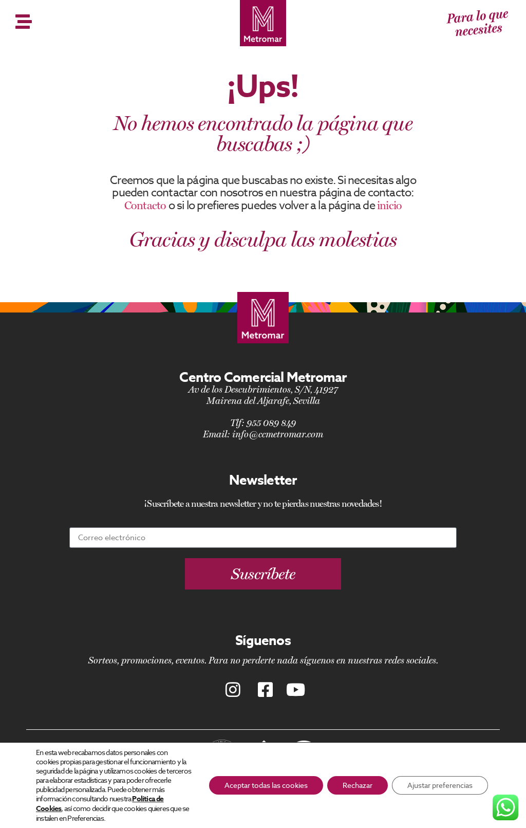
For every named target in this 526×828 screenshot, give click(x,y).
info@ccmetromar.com (277, 434)
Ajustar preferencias (440, 785)
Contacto (145, 205)
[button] (263, 574)
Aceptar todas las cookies (266, 785)
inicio (389, 205)
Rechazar (357, 785)
